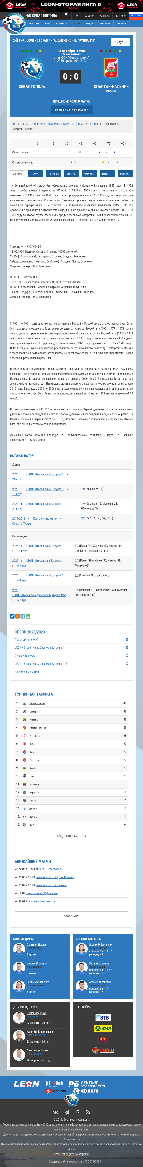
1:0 (83, 489)
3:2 (83, 518)
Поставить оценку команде (71, 110)
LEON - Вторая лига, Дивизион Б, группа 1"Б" (39, 595)
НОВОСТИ (34, 23)
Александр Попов (37, 1050)
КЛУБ (47, 23)
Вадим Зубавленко (38, 982)
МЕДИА (89, 23)
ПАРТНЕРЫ (104, 23)
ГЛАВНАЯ (18, 23)
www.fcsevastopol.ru (78, 1124)
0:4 (76, 590)
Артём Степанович (100, 982)
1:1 (76, 575)
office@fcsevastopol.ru (75, 1154)
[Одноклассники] (17, 616)
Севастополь (37, 703)
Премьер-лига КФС (26, 639)
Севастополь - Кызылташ (51, 885)
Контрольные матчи (45, 518)
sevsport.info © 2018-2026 (85, 1161)
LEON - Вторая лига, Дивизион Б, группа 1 (40, 647)
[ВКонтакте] (12, 616)
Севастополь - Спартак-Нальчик (55, 877)
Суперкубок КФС (25, 656)
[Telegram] (22, 616)
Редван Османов (37, 963)
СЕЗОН (76, 23)
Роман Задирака (36, 1013)
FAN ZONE (121, 23)
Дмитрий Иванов (37, 944)
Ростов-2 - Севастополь (40, 901)
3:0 (83, 503)
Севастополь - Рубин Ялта (42, 893)
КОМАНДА (61, 23)
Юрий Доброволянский (40, 1032)
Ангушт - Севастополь (49, 869)
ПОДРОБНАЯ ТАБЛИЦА (71, 836)
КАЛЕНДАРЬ (72, 916)
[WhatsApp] (28, 616)
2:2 (76, 560)
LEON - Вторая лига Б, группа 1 (44, 474)
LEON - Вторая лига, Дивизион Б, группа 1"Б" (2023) (53, 124)
